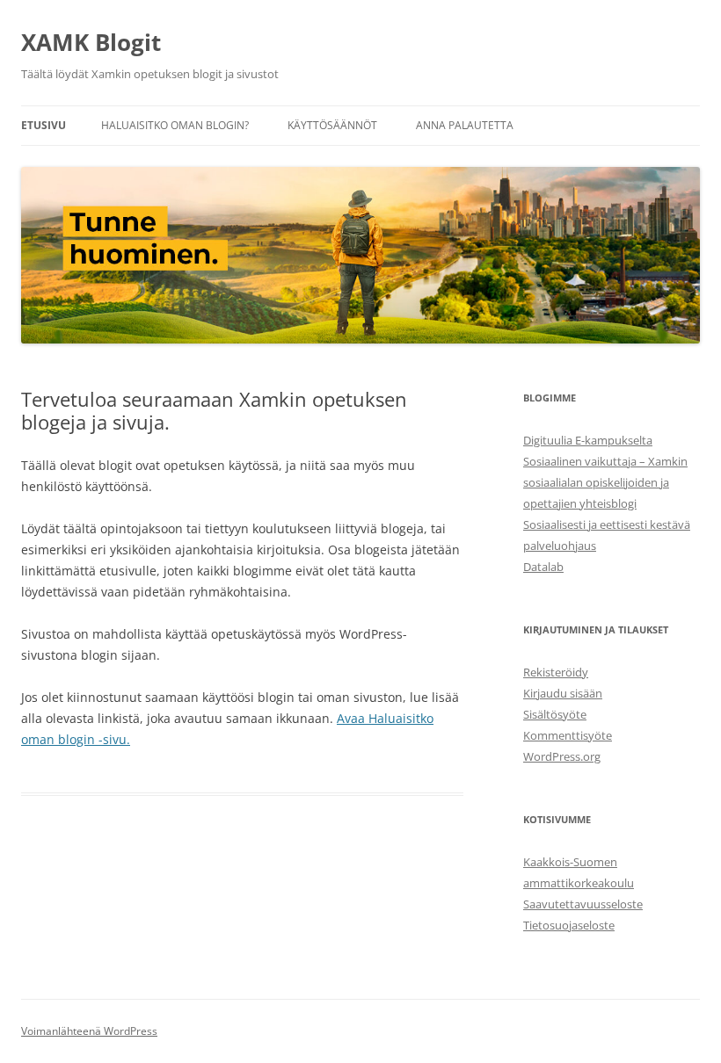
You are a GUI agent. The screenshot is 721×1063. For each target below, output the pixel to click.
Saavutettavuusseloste (583, 904)
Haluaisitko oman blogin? (175, 125)
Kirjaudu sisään (562, 693)
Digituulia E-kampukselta (587, 440)
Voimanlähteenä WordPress (89, 1030)
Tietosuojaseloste (569, 925)
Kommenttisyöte (567, 735)
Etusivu (43, 125)
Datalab (543, 567)
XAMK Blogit (91, 42)
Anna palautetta (464, 125)
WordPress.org (562, 756)
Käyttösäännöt (332, 125)
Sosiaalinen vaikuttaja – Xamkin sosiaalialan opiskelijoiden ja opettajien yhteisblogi (605, 482)
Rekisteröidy (555, 672)
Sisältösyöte (554, 714)
